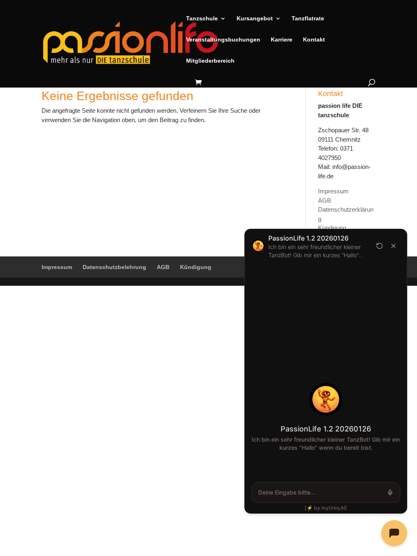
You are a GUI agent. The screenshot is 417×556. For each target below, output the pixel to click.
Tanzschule (202, 18)
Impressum (333, 191)
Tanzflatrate (308, 18)
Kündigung (332, 227)
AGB (324, 200)
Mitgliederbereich (210, 61)
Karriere (281, 40)
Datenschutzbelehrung (114, 267)
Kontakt (314, 40)
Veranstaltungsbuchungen (223, 40)
